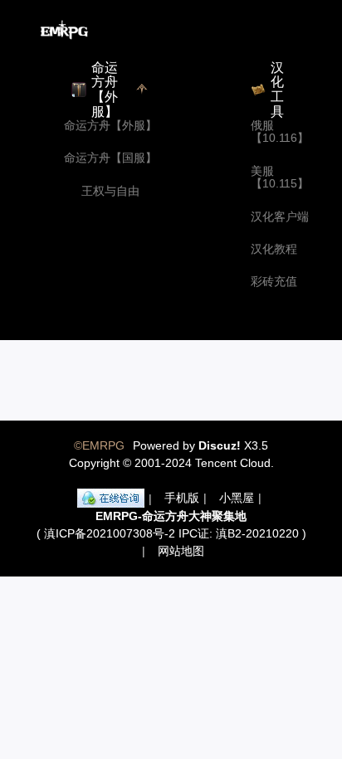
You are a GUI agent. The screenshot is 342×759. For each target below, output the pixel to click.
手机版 (181, 497)
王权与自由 (110, 191)
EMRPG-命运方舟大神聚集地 (171, 516)
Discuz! (219, 445)
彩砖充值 (274, 281)
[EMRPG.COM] (64, 30)
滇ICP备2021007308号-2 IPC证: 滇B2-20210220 (171, 533)
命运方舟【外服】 (110, 125)
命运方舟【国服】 (110, 158)
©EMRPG (99, 445)
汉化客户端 (280, 217)
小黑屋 (236, 497)
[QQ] (110, 498)
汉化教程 (274, 249)
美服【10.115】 (280, 177)
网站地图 (181, 550)
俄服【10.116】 (280, 131)
